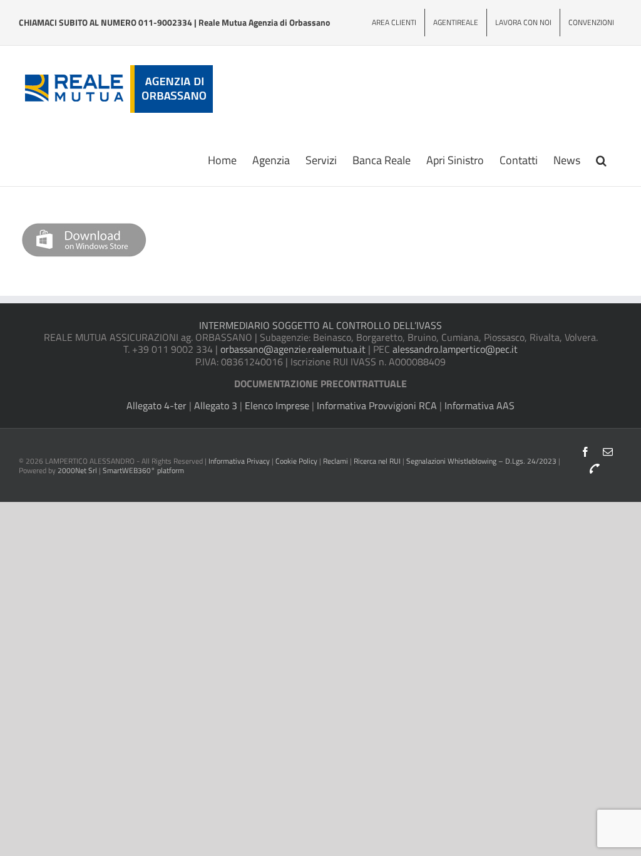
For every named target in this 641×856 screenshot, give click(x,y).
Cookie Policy (296, 461)
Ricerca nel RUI (378, 461)
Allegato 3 (215, 405)
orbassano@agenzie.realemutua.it (293, 349)
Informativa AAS (479, 405)
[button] (601, 159)
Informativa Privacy (239, 461)
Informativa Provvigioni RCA (377, 405)
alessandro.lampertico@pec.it (455, 349)
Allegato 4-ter (156, 405)
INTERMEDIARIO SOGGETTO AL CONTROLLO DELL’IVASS (320, 325)
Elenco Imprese (277, 405)
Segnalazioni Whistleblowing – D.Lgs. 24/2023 (482, 461)
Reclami (335, 461)
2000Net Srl (77, 470)
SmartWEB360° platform (143, 470)
